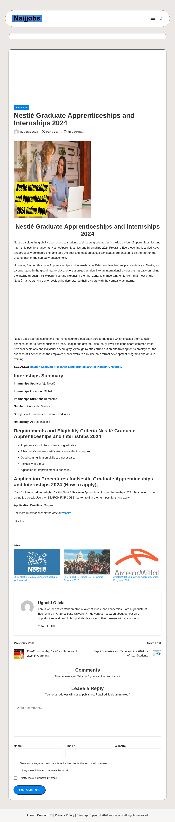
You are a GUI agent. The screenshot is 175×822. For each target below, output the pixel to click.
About (30, 815)
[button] (46, 626)
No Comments (75, 131)
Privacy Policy (64, 815)
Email (70, 746)
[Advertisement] (87, 80)
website (66, 513)
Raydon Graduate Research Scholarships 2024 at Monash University (76, 366)
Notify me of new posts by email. (39, 777)
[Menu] (153, 18)
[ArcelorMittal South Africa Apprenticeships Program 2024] (136, 562)
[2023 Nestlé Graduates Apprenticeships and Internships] (37, 562)
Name (19, 746)
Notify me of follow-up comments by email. (44, 770)
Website (120, 746)
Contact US (44, 815)
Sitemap (82, 815)
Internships (22, 107)
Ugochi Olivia (51, 602)
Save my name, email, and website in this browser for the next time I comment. (64, 763)
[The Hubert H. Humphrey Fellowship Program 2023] (87, 562)
